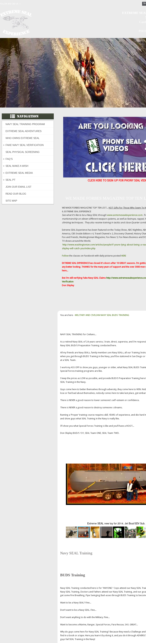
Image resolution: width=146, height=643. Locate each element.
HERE (123, 255)
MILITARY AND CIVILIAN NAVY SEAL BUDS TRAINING (102, 315)
